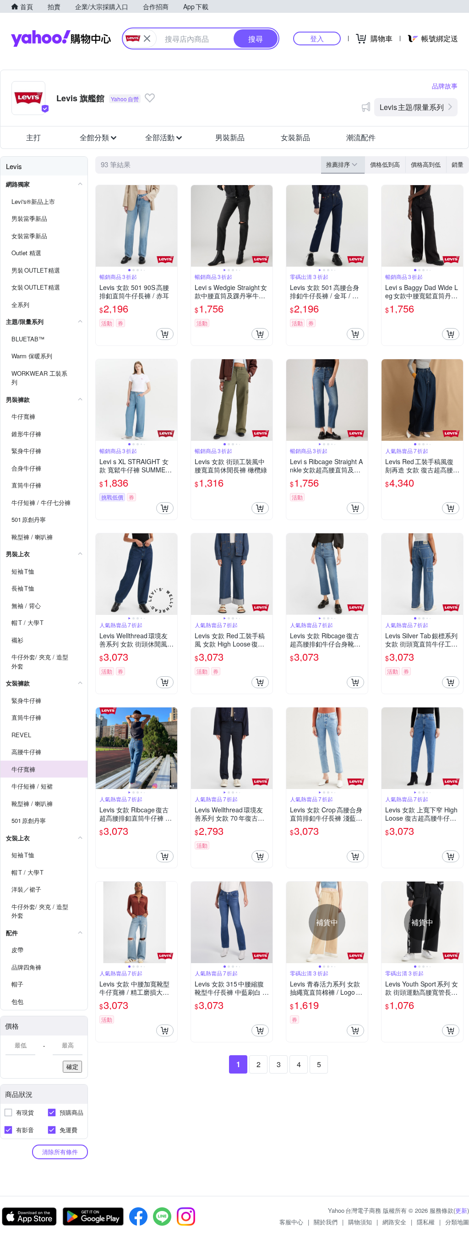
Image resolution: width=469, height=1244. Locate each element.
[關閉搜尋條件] (147, 38)
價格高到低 (426, 164)
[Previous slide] (102, 225)
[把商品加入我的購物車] (165, 334)
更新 (461, 1210)
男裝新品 (230, 137)
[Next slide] (171, 225)
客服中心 (291, 1221)
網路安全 (394, 1221)
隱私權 (426, 1221)
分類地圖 (457, 1221)
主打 (33, 137)
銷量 (458, 164)
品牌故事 (445, 85)
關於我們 (326, 1221)
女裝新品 (295, 137)
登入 (317, 38)
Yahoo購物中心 (61, 38)
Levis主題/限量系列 (412, 107)
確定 (72, 1066)
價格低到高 (385, 164)
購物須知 (360, 1221)
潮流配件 (361, 137)
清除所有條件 (60, 1151)
